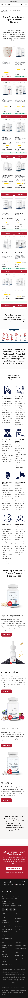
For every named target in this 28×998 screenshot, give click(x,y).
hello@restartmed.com (8, 903)
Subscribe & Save (19, 924)
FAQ (16, 932)
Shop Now (6, 634)
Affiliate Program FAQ (20, 948)
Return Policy (18, 926)
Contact (17, 934)
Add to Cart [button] (7, 79)
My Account (18, 918)
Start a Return (18, 929)
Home (2, 10)
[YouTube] (14, 909)
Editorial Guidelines (7, 964)
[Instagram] (10, 909)
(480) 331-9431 (6, 902)
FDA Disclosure (5, 992)
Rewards (17, 921)
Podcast (4, 961)
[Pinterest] (6, 909)
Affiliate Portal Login (20, 945)
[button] (22, 4)
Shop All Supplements (7, 938)
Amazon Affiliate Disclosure (16, 992)
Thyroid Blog (5, 959)
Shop (6, 10)
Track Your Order (19, 916)
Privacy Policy (5, 990)
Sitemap (4, 994)
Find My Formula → (14, 868)
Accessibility (23, 990)
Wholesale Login (19, 955)
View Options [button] (7, 305)
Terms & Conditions (14, 990)
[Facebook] (3, 909)
